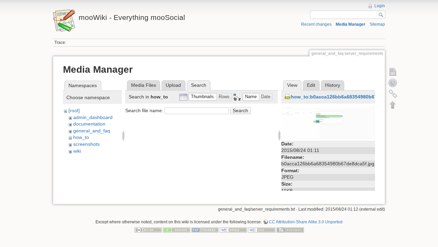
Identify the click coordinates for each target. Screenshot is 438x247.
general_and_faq (91, 130)
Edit (311, 85)
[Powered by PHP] (205, 229)
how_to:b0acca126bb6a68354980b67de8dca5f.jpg (349, 96)
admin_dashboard (93, 117)
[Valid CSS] (261, 229)
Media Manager (350, 24)
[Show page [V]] (392, 71)
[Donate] (176, 229)
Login (379, 5)
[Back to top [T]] (392, 104)
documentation (89, 124)
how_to (81, 137)
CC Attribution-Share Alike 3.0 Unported (306, 222)
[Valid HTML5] (233, 229)
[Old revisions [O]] (392, 82)
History (332, 85)
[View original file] (328, 122)
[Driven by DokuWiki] (290, 229)
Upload (173, 85)
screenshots (86, 144)
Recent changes (316, 24)
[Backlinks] (392, 93)
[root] (74, 110)
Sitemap (377, 24)
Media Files (143, 85)
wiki (77, 151)
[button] (203, 97)
